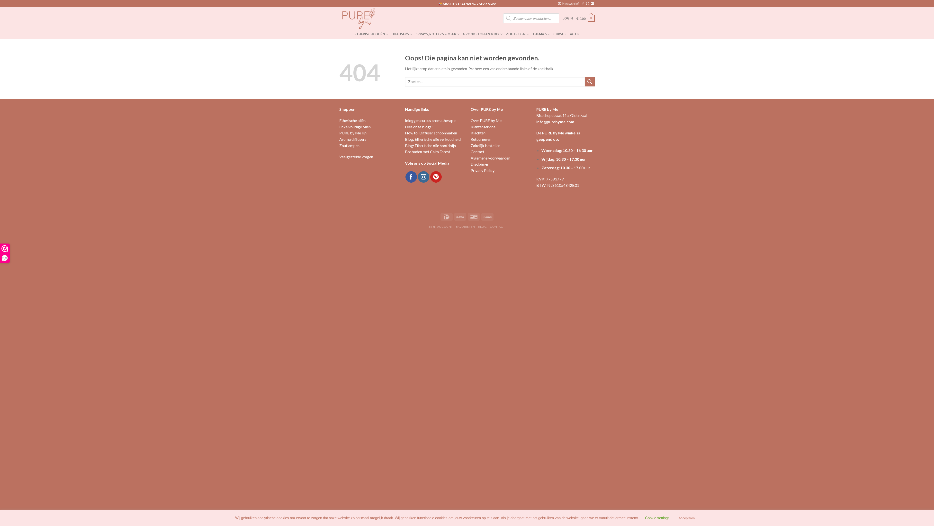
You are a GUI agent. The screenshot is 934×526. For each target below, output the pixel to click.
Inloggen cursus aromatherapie (430, 120)
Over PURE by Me (486, 120)
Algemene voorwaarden (490, 158)
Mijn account (441, 226)
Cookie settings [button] (657, 518)
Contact (477, 151)
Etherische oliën (370, 34)
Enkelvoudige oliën (355, 126)
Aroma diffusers (352, 139)
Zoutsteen (516, 34)
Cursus (559, 34)
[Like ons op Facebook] (583, 3)
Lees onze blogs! (419, 126)
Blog (482, 226)
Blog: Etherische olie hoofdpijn (430, 145)
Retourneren (481, 139)
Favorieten (465, 226)
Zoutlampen (349, 145)
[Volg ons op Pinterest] (436, 177)
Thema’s (539, 34)
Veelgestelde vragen (356, 156)
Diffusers (400, 34)
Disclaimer (480, 164)
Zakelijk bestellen (485, 145)
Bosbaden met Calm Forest (427, 151)
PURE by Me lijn (353, 133)
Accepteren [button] (687, 518)
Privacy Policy (482, 170)
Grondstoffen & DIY (481, 34)
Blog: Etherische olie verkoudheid (433, 139)
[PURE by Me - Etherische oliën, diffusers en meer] (363, 18)
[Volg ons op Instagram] (587, 3)
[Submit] (590, 81)
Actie (574, 34)
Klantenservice (483, 126)
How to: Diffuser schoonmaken (431, 133)
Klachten (478, 133)
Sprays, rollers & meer (436, 34)
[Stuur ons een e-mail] (592, 3)
